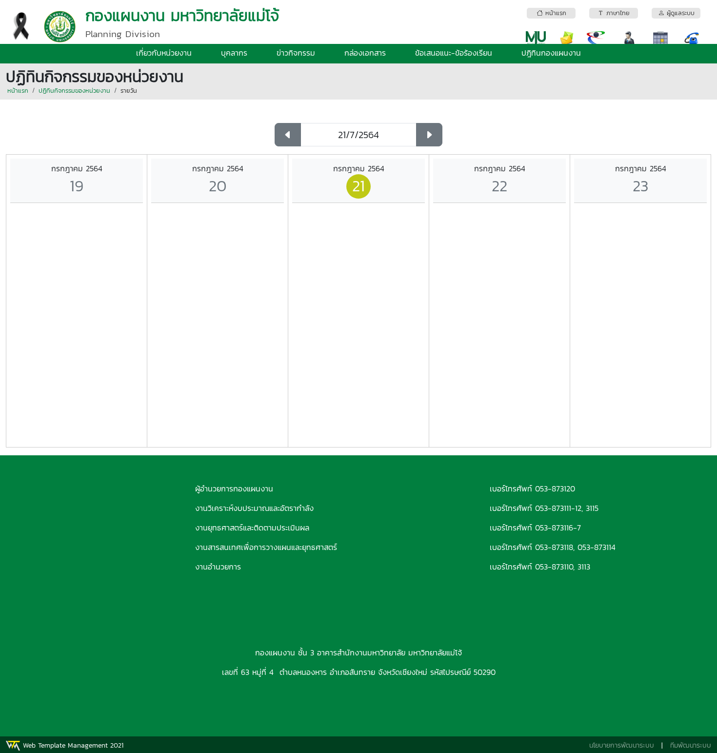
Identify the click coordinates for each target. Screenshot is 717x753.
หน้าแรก (17, 90)
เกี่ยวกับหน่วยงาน (164, 53)
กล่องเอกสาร (365, 53)
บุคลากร (234, 53)
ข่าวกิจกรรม (296, 53)
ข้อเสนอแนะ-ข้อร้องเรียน (453, 53)
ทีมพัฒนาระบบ (690, 745)
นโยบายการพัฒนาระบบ (621, 745)
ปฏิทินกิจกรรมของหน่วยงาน (74, 90)
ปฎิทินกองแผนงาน (551, 53)
